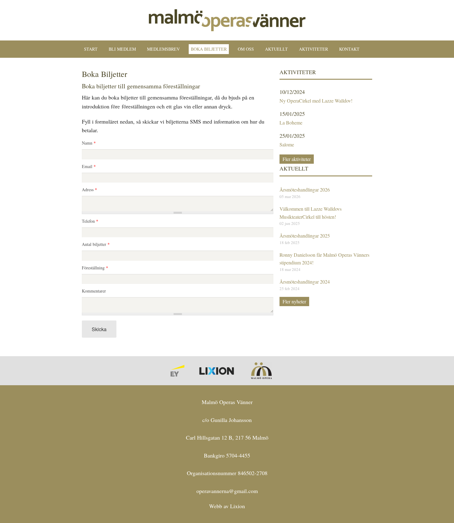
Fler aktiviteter (297, 159)
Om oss (246, 49)
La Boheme (291, 122)
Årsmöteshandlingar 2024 (305, 281)
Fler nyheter (294, 301)
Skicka (99, 329)
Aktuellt (276, 49)
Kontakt (349, 49)
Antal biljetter (96, 244)
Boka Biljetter (209, 49)
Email (89, 166)
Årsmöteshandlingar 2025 (305, 235)
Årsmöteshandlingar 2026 (305, 189)
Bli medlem (122, 49)
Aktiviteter (313, 49)
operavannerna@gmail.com (227, 491)
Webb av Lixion (227, 506)
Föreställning (95, 268)
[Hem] (227, 19)
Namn (89, 143)
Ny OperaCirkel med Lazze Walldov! (316, 100)
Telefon (90, 221)
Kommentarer (94, 291)
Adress (89, 190)
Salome (287, 144)
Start (91, 49)
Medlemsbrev (163, 49)
